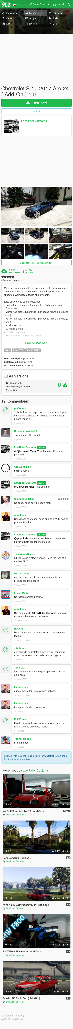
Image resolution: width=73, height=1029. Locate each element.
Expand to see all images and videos (36, 262)
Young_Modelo (23, 738)
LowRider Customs (34, 121)
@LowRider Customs (44, 613)
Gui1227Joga (21, 573)
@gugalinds (21, 538)
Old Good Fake (23, 466)
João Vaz (19, 667)
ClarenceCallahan (24, 499)
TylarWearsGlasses (25, 554)
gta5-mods (20, 408)
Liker (31, 273)
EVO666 (18, 628)
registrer (49, 755)
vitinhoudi (20, 648)
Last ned (38, 103)
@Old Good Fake (24, 486)
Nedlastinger (14, 273)
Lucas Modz (21, 593)
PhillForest (20, 719)
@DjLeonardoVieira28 (26, 451)
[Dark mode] (63, 4)
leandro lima (21, 687)
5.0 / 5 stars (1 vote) (10, 280)
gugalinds (20, 515)
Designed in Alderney (12, 1015)
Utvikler (41, 447)
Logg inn (33, 755)
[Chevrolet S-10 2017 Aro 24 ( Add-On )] (36, 206)
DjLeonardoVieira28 (25, 431)
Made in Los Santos (12, 1019)
